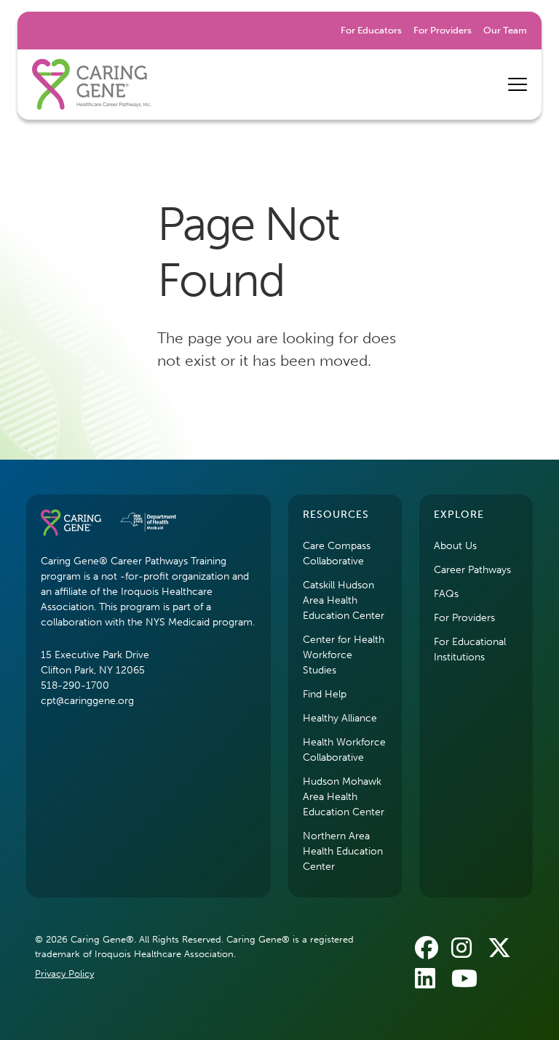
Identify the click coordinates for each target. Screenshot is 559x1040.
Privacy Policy (64, 973)
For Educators (371, 30)
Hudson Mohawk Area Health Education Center (343, 796)
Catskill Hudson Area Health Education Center (343, 600)
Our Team (505, 30)
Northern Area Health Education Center (343, 851)
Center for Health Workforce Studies (343, 654)
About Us (455, 546)
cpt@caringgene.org (87, 701)
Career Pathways (472, 570)
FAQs (446, 594)
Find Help (324, 694)
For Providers (442, 30)
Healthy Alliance (340, 718)
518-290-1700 (75, 685)
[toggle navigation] (517, 84)
